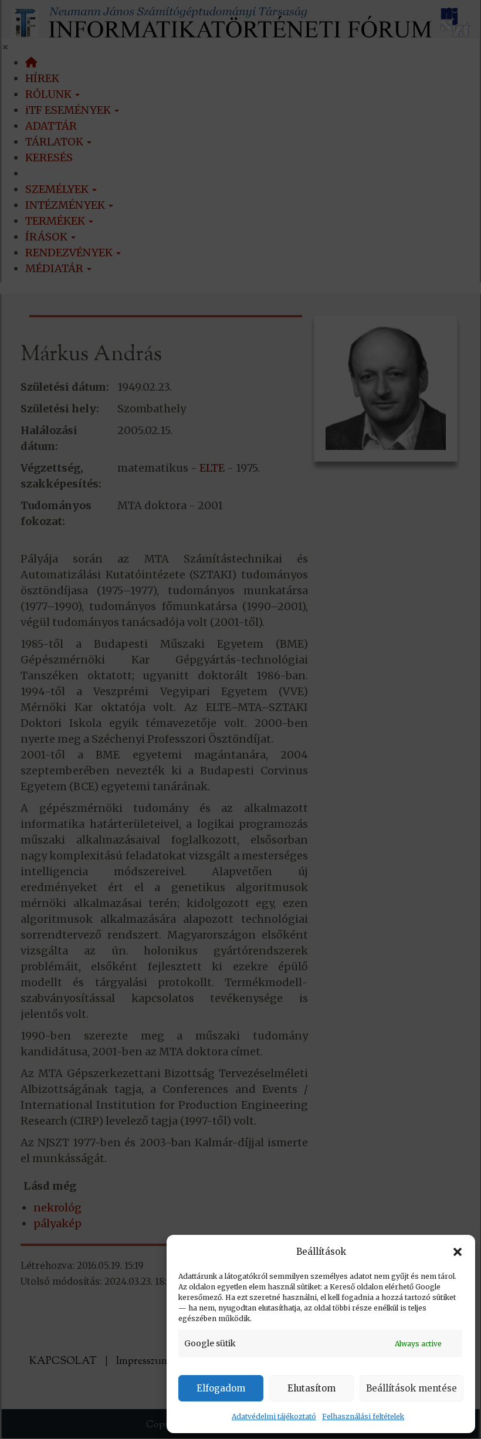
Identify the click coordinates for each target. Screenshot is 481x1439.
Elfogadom (221, 1388)
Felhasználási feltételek (363, 1416)
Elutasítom (311, 1388)
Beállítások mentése (411, 1388)
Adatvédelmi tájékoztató (274, 1416)
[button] (457, 1252)
